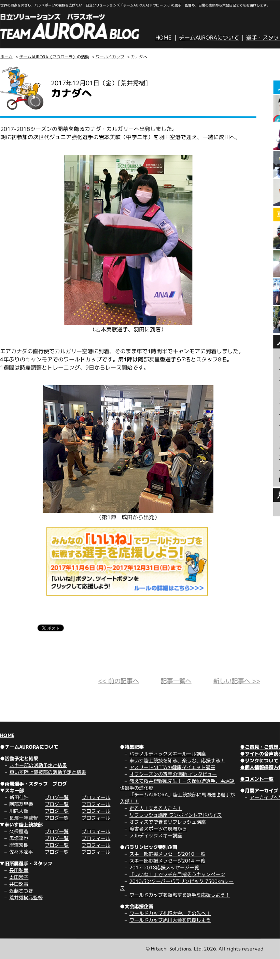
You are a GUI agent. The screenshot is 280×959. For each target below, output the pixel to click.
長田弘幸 (18, 870)
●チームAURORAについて (29, 747)
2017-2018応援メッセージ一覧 (164, 867)
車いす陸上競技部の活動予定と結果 (48, 772)
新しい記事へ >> (236, 681)
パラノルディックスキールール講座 (167, 753)
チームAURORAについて (209, 37)
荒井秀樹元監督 (26, 897)
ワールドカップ (110, 57)
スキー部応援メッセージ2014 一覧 (167, 860)
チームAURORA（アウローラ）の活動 (54, 57)
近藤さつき (21, 890)
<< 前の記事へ (118, 681)
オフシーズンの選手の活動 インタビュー (173, 774)
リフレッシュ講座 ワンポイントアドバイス (175, 815)
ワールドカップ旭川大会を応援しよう (170, 920)
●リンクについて (259, 760)
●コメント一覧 (257, 779)
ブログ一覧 (57, 797)
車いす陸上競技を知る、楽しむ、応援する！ (177, 760)
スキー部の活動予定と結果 (38, 765)
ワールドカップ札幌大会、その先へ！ (170, 913)
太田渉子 (18, 877)
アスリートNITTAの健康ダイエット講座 (172, 767)
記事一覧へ (176, 681)
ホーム (6, 57)
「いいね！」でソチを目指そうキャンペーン (177, 874)
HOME (163, 37)
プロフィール (96, 797)
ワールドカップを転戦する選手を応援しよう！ (179, 894)
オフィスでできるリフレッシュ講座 (167, 822)
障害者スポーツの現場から (158, 828)
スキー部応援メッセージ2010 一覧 (167, 854)
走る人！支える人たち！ (155, 808)
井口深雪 (18, 884)
